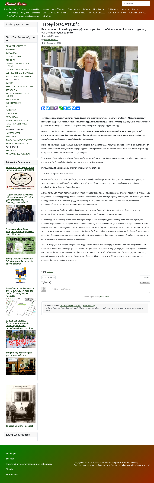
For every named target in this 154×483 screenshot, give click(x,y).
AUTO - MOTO (12, 147)
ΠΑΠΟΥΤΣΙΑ (11, 110)
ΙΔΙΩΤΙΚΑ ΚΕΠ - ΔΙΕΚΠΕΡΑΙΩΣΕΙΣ (19, 73)
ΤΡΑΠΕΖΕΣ (10, 50)
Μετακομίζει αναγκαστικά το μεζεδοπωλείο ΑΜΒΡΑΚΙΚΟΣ (20, 168)
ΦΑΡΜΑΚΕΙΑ (11, 53)
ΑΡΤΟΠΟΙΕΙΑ (11, 90)
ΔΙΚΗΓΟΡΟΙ (11, 60)
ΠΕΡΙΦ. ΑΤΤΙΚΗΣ (51, 40)
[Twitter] (48, 108)
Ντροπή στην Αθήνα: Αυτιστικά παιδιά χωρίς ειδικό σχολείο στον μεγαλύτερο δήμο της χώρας (20, 324)
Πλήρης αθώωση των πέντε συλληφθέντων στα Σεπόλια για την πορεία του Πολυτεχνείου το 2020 (19, 199)
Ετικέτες (36, 13)
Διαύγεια (125, 9)
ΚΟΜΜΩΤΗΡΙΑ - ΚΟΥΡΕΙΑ (17, 120)
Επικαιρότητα (74, 9)
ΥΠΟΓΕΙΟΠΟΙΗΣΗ (78, 13)
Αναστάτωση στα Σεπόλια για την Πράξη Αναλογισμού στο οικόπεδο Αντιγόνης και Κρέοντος (20, 292)
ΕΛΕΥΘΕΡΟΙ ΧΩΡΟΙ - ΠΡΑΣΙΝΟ (55, 13)
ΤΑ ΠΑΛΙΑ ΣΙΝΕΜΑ (97, 13)
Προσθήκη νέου (144, 282)
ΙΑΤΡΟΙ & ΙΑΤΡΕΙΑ (13, 56)
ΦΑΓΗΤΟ (9, 83)
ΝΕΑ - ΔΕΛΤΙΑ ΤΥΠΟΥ (117, 13)
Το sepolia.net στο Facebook (19, 426)
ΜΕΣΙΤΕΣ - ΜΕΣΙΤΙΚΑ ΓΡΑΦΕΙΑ (18, 76)
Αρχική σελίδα (10, 9)
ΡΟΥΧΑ (9, 106)
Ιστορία (46, 9)
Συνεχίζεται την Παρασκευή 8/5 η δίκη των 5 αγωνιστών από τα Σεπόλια (19, 261)
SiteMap (10, 469)
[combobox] (136, 3)
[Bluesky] (74, 108)
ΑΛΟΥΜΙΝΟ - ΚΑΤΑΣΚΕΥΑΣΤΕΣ (19, 140)
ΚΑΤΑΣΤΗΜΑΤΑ (12, 80)
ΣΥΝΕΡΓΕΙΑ (11, 150)
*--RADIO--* (47, 16)
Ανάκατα (86, 9)
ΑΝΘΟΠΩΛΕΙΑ (12, 117)
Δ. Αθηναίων (113, 9)
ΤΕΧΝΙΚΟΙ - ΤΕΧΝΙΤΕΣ (15, 130)
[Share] (78, 108)
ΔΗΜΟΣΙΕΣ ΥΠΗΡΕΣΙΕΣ (16, 46)
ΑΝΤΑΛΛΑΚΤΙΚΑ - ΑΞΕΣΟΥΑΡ (18, 154)
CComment (104, 297)
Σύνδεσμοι (11, 453)
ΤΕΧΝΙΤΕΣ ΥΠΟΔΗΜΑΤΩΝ (17, 144)
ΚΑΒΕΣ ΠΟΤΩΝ (12, 99)
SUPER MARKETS (13, 103)
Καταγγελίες (34, 9)
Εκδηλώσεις (12, 13)
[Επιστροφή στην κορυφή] (150, 478)
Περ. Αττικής (99, 9)
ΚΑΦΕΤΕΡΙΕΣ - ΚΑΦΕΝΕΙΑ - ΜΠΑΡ (20, 87)
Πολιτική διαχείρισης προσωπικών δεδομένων (29, 464)
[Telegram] (69, 108)
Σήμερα (22, 9)
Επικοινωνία (12, 474)
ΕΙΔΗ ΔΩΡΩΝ (11, 113)
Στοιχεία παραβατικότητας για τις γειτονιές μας (19, 354)
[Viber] (56, 108)
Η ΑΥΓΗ (50, 271)
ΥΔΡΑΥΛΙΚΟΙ (11, 137)
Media (135, 9)
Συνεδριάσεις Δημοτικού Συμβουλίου (23, 16)
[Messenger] (65, 108)
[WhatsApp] (61, 108)
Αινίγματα (25, 13)
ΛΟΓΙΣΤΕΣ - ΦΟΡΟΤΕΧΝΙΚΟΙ (17, 69)
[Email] (52, 108)
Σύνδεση (10, 459)
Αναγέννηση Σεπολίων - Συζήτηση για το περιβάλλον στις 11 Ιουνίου (20, 231)
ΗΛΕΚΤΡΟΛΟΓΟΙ (13, 133)
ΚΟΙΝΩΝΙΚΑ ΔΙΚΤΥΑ (137, 13)
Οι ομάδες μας (58, 9)
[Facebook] (43, 108)
